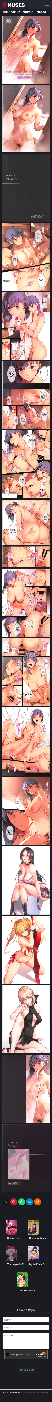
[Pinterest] (13, 1201)
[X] (5, 1201)
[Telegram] (29, 1201)
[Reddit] (37, 1201)
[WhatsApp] (21, 1201)
